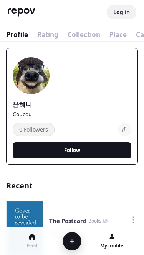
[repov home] (21, 12)
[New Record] (72, 241)
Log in (121, 12)
